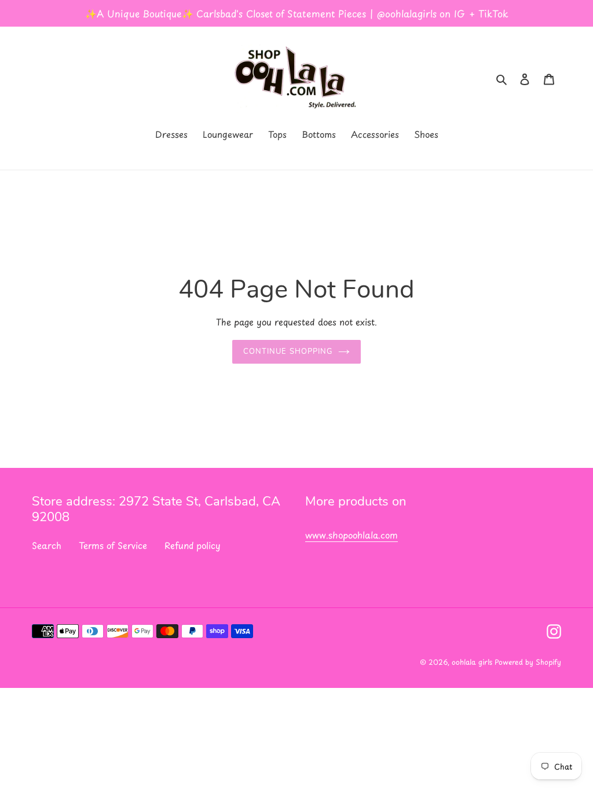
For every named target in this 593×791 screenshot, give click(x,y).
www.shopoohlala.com (351, 534)
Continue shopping (287, 351)
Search (46, 545)
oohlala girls (473, 662)
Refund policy (192, 545)
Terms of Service (113, 545)
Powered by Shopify (528, 662)
